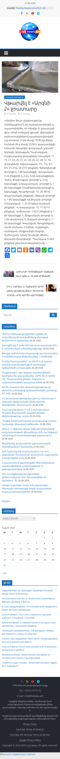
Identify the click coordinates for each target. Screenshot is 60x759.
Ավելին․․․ (7, 501)
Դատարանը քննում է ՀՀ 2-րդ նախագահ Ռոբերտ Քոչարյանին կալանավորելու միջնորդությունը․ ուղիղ (25, 413)
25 (13, 559)
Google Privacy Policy (30, 740)
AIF (8, 582)
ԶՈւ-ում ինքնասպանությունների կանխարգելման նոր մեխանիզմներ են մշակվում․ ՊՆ (24, 477)
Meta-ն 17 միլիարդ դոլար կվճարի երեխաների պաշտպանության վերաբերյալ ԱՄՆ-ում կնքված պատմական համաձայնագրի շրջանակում (29, 432)
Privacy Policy (30, 724)
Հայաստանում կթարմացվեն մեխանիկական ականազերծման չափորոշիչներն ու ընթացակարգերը (28, 466)
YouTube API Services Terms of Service (30, 734)
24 (5, 559)
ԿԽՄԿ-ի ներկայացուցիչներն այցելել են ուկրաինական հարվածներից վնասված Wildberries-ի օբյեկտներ (25, 337)
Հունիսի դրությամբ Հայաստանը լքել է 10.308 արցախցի (35, 274)
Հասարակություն (14, 97)
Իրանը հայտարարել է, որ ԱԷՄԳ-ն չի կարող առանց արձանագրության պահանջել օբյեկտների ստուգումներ (27, 364)
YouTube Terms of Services (30, 729)
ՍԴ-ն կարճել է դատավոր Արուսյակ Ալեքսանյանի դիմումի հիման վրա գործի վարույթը (25, 291)
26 (21, 559)
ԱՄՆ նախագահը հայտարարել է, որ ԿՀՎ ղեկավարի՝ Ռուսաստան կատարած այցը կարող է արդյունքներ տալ (30, 454)
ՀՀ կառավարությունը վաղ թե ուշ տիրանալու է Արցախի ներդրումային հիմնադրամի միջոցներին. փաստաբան (29, 401)
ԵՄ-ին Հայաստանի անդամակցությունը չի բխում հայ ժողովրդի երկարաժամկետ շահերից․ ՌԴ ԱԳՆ (29, 390)
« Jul (4, 573)
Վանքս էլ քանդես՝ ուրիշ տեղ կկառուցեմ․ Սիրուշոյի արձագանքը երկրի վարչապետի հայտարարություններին (27, 488)
